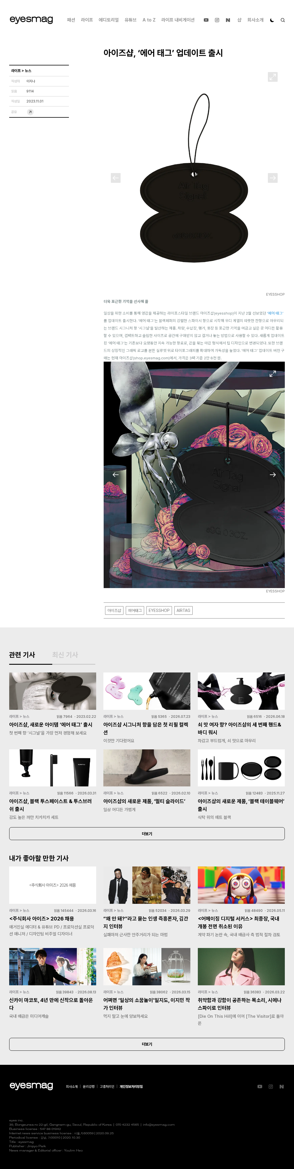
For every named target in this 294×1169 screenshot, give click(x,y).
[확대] (273, 77)
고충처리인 (107, 1087)
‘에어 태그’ (275, 313)
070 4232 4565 (127, 1125)
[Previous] (116, 178)
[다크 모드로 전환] (272, 20)
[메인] (31, 20)
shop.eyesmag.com (151, 358)
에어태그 (135, 610)
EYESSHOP (159, 610)
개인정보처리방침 (131, 1087)
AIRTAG (183, 610)
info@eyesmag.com (159, 1125)
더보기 (147, 833)
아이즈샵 (114, 610)
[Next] (273, 178)
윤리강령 (88, 1087)
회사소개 (255, 20)
